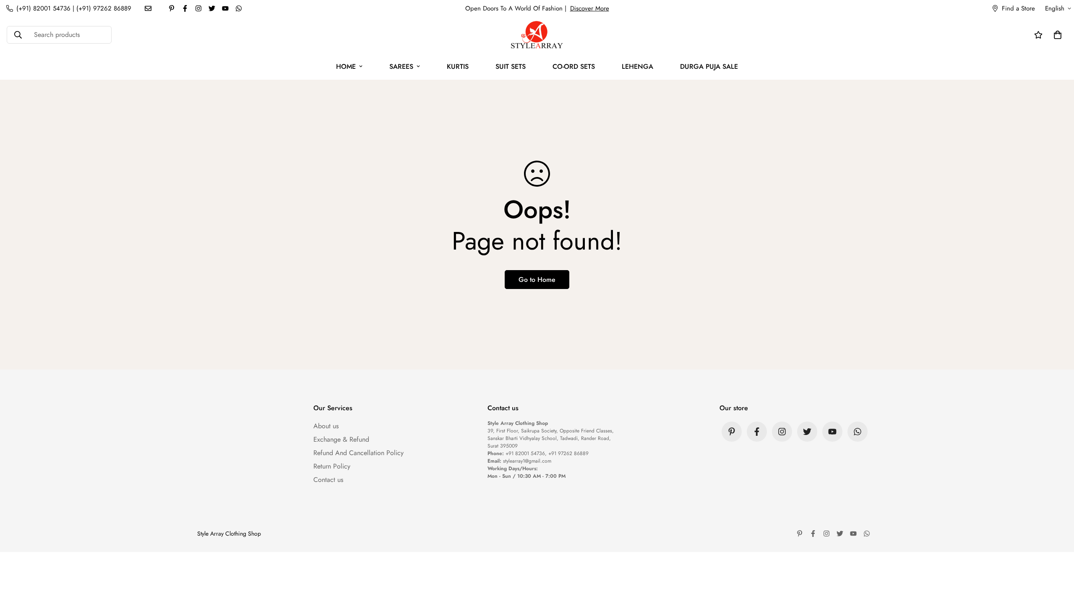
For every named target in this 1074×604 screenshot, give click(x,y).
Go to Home (537, 279)
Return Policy (331, 466)
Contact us (328, 479)
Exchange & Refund (341, 439)
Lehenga (637, 66)
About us (326, 426)
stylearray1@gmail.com (527, 461)
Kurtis (458, 66)
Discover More (589, 8)
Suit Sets (510, 66)
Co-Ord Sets (574, 66)
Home (346, 66)
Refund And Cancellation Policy (358, 453)
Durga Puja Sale (709, 66)
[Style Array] (537, 35)
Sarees (401, 66)
